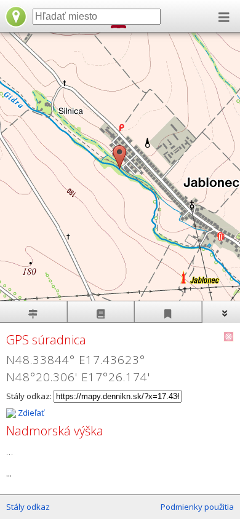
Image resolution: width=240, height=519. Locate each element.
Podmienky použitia (197, 506)
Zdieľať (30, 412)
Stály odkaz (28, 506)
